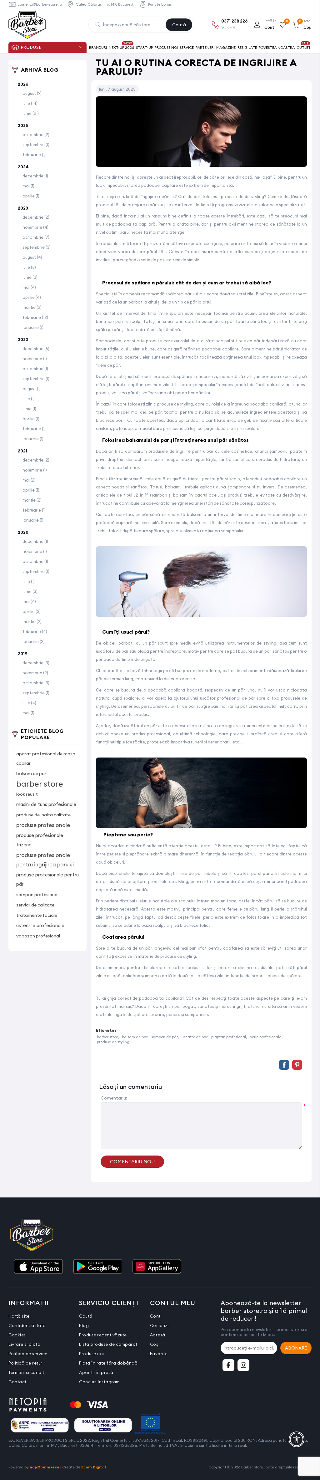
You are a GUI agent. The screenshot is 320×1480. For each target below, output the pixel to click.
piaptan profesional (228, 1036)
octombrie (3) (35, 682)
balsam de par (31, 773)
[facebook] (228, 1365)
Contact (17, 1381)
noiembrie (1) (34, 358)
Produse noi (91, 1353)
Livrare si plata (24, 1344)
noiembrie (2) (35, 672)
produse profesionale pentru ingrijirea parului (45, 860)
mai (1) (28, 185)
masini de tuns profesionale (46, 804)
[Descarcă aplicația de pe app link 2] (97, 1267)
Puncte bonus (160, 4)
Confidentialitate (27, 1325)
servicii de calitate (35, 905)
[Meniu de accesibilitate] (296, 1439)
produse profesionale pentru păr (47, 879)
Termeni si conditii (27, 1372)
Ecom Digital (93, 1467)
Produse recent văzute (103, 1334)
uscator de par (195, 1036)
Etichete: (106, 1030)
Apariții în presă (96, 1372)
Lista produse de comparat (108, 1344)
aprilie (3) (31, 611)
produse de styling (113, 1041)
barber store (39, 783)
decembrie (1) (35, 175)
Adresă (157, 1334)
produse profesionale (43, 825)
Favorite (159, 1353)
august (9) (32, 93)
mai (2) (29, 479)
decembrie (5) (35, 348)
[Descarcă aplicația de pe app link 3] (157, 1267)
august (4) (32, 257)
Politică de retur (25, 1362)
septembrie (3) (36, 247)
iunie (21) (30, 113)
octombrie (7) (35, 237)
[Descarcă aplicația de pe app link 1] (38, 1267)
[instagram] (243, 1365)
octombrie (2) (35, 134)
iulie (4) (29, 702)
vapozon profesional (38, 936)
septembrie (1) (35, 144)
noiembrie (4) (35, 227)
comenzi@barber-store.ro (40, 4)
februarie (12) (35, 317)
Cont (155, 1316)
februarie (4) (34, 631)
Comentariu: (114, 1098)
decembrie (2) (35, 217)
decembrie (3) (35, 662)
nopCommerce (44, 1467)
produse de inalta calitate (43, 815)
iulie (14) (30, 103)
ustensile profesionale (40, 925)
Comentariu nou (132, 1162)
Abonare (296, 1348)
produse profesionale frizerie (39, 840)
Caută (179, 25)
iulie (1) (28, 398)
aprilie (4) (31, 297)
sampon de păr (164, 1036)
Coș (154, 1344)
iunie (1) (29, 408)
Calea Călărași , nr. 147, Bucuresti (105, 4)
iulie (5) (29, 267)
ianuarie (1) (32, 327)
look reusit (27, 794)
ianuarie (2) (33, 641)
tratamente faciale (36, 915)
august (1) (31, 388)
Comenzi (159, 1325)
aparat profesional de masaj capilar (46, 758)
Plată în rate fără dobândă (108, 1362)
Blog (84, 1325)
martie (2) (32, 307)
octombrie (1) (35, 368)
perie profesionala (266, 1036)
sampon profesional (37, 894)
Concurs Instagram (99, 1381)
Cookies (17, 1334)
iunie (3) (30, 277)
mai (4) (29, 287)
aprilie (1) (30, 195)
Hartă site (18, 1316)
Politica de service (28, 1353)
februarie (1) (34, 154)
